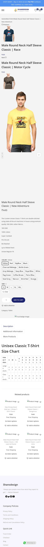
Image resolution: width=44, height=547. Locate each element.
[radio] (5, 263)
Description (8, 326)
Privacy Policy (7, 511)
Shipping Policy (8, 519)
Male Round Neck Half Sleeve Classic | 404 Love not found (11, 442)
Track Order (7, 534)
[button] (8, 305)
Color (4, 260)
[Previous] (2, 153)
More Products (9, 336)
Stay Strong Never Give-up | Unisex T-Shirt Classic (11, 409)
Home (4, 19)
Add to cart (18, 300)
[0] (35, 10)
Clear (6, 292)
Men (7, 19)
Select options (12, 421)
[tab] (22, 326)
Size (3, 284)
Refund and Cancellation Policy (13, 522)
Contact (5, 545)
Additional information (13, 331)
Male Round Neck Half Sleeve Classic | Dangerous (33, 409)
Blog (4, 541)
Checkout (6, 538)
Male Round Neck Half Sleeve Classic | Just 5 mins (33, 442)
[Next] (2, 156)
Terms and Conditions (10, 515)
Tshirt (12, 19)
